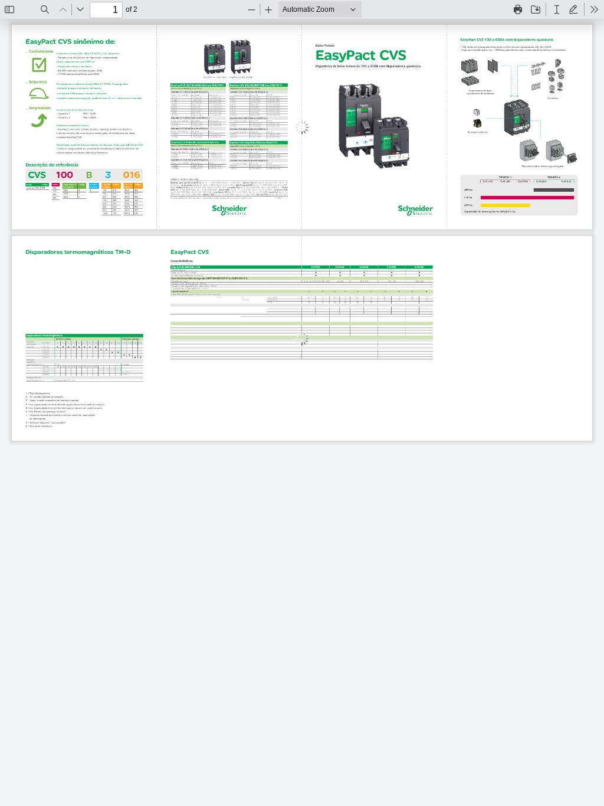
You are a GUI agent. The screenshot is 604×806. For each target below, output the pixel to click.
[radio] (557, 9)
